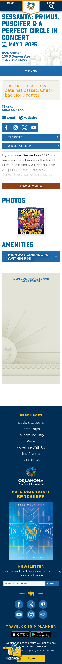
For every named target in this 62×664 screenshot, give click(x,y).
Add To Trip (19, 146)
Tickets (15, 137)
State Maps (31, 429)
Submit (52, 583)
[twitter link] (31, 604)
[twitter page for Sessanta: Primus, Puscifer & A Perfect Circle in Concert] (24, 127)
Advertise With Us (31, 447)
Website (30, 118)
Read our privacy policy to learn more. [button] (31, 650)
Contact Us (31, 460)
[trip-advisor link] (43, 614)
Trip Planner (31, 454)
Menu (10, 3)
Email (11, 118)
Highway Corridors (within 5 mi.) (28, 256)
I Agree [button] (31, 658)
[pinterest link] (43, 604)
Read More (31, 186)
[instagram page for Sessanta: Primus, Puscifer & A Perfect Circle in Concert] (15, 127)
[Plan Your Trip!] (12, 651)
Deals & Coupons (31, 423)
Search (51, 3)
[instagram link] (31, 614)
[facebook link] (19, 604)
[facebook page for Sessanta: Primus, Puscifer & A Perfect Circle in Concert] (6, 127)
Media (31, 441)
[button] (10, 5)
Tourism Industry (31, 435)
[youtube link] (19, 614)
